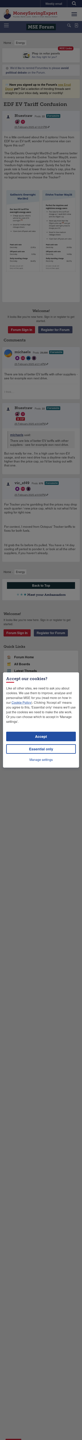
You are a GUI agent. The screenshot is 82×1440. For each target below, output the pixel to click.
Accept (41, 736)
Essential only (41, 749)
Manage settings (41, 759)
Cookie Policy (21, 702)
